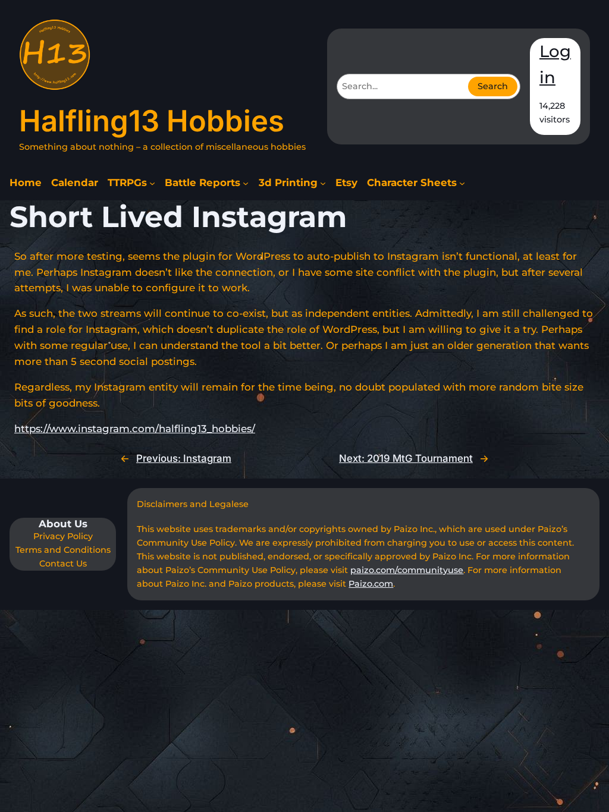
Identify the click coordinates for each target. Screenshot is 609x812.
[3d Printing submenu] (323, 183)
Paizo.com (371, 583)
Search (493, 86)
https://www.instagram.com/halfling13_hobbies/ (134, 429)
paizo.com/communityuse (406, 570)
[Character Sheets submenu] (462, 183)
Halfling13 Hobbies (151, 121)
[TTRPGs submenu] (152, 183)
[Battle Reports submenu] (246, 183)
